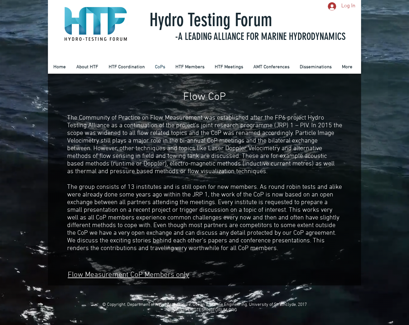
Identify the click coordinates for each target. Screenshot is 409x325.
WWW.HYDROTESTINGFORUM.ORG (204, 310)
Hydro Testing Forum (211, 20)
